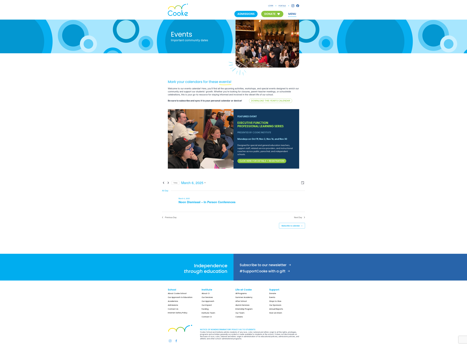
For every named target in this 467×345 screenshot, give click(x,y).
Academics (173, 301)
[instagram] (170, 341)
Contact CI (207, 316)
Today (175, 183)
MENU (292, 14)
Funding (205, 309)
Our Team (239, 313)
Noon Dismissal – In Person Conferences (207, 202)
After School (241, 301)
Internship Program (244, 309)
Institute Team (208, 313)
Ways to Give (275, 301)
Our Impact (207, 305)
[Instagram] (292, 5)
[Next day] (168, 182)
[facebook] (176, 341)
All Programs (241, 293)
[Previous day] (163, 182)
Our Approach (208, 301)
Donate (272, 293)
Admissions (173, 305)
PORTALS (282, 6)
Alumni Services (242, 305)
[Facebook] (297, 5)
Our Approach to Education (180, 297)
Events (272, 297)
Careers (239, 316)
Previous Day (171, 217)
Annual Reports (276, 309)
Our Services (207, 297)
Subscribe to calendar (291, 225)
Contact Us (173, 309)
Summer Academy (243, 297)
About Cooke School (177, 293)
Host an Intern (275, 313)
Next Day (298, 217)
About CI (206, 293)
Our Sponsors (275, 305)
